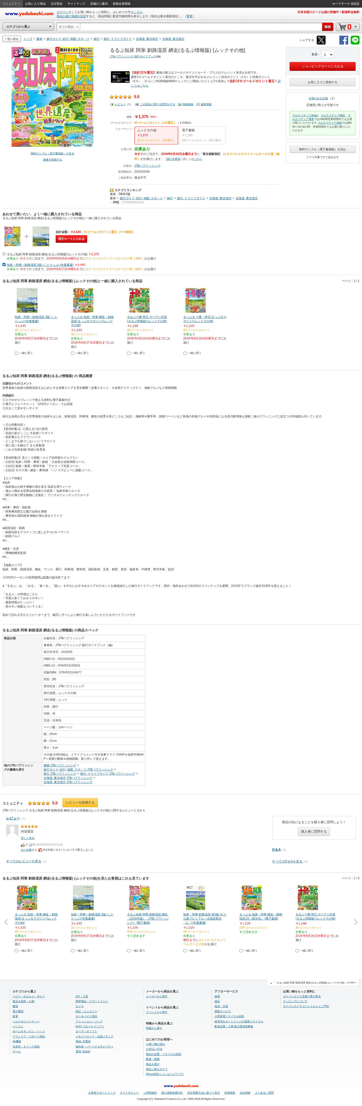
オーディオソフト (86, 1031)
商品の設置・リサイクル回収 (163, 1054)
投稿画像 (187, 104)
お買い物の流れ (155, 1044)
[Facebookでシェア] (343, 43)
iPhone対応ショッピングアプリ (165, 1074)
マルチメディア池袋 (329, 122)
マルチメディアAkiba (305, 115)
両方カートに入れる (71, 239)
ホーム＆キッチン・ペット (29, 1031)
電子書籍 (18, 1011)
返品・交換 (221, 1006)
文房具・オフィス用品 (26, 1046)
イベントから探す (157, 1012)
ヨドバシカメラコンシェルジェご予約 (306, 1006)
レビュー (120, 104)
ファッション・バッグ (89, 1021)
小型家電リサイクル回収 (229, 1016)
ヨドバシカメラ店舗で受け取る (302, 996)
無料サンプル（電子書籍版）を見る (52, 153)
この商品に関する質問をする (157, 104)
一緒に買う (26, 352)
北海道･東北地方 (220, 198)
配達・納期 (153, 1059)
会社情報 (245, 1092)
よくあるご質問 (264, 1092)
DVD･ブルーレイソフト (90, 1026)
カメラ (80, 1006)
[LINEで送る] (355, 43)
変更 (190, 16)
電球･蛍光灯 (83, 1051)
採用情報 (229, 1092)
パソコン (18, 1026)
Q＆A (276, 849)
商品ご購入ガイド (157, 1069)
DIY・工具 (82, 996)
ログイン (62, 12)
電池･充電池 (83, 1041)
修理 (217, 996)
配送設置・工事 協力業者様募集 (233, 1026)
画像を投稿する (52, 159)
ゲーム (17, 1051)
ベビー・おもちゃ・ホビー (29, 996)
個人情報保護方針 (172, 1092)
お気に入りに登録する (322, 82)
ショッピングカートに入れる (323, 66)
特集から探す (154, 1028)
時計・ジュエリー (86, 1011)
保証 (217, 1001)
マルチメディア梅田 (333, 115)
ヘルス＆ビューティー (26, 1021)
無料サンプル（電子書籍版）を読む (322, 149)
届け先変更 (173, 158)
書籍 (113, 194)
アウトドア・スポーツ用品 (29, 1036)
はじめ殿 (26, 849)
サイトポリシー (129, 1092)
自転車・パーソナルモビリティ (95, 1046)
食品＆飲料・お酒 (23, 1001)
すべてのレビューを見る (23, 861)
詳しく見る (27, 837)
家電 (15, 1016)
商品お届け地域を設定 (71, 16)
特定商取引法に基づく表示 (203, 1092)
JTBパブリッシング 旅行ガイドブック (133, 56)
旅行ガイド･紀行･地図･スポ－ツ (141, 198)
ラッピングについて (295, 1001)
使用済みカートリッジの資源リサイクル (238, 1021)
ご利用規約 (150, 1092)
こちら (137, 12)
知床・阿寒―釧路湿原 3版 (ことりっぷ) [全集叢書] (40, 265)
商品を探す (153, 1064)
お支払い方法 (154, 1048)
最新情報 (206, 104)
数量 (315, 54)
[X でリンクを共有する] (321, 43)
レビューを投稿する (80, 802)
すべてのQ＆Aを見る (287, 861)
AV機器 (17, 1041)
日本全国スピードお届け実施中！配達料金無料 (328, 12)
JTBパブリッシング (147, 165)
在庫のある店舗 (318, 98)
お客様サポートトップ (101, 1092)
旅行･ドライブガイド (191, 198)
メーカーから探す (157, 996)
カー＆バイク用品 (86, 1016)
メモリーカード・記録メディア (95, 1036)
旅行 (170, 198)
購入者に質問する (314, 831)
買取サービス (222, 1011)
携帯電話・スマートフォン (92, 1001)
